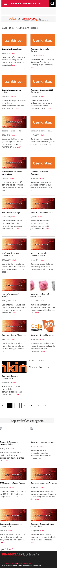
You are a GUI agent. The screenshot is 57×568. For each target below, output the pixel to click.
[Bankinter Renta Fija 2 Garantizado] (14, 203)
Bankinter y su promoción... (42, 442)
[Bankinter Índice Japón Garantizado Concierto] (14, 244)
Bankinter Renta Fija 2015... (14, 335)
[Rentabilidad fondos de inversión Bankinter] (14, 162)
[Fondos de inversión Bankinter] (42, 162)
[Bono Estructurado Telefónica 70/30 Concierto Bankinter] (42, 244)
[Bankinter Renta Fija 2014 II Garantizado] (42, 203)
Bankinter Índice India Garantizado (40, 295)
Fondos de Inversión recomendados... (9, 443)
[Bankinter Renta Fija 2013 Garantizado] (42, 326)
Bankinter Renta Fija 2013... (42, 335)
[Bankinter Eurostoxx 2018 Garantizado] (42, 80)
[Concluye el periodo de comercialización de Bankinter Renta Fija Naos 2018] (42, 121)
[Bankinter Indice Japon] (14, 39)
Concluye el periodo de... (41, 130)
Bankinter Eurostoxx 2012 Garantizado (11, 525)
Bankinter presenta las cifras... (11, 91)
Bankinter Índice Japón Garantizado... (12, 254)
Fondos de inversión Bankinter (39, 172)
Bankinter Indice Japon (12, 48)
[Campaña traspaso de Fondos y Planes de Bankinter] (14, 285)
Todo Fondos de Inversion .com (25, 3)
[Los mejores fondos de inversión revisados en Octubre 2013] (14, 121)
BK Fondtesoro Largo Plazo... (12, 483)
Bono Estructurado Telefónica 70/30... (38, 254)
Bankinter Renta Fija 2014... (42, 212)
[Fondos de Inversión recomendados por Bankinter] (6, 429)
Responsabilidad (24, 563)
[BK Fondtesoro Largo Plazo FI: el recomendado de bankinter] (13, 474)
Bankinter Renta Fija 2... (12, 212)
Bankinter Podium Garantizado (10, 377)
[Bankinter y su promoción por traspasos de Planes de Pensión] (37, 429)
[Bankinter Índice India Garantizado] (42, 285)
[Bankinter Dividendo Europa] (42, 39)
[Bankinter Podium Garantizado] (14, 366)
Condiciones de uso (9, 563)
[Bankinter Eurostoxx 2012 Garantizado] (13, 515)
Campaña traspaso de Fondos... (11, 295)
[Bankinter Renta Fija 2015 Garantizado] (14, 326)
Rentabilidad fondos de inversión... (12, 172)
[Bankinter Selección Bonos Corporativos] (43, 515)
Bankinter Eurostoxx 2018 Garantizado (41, 91)
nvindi (13, 53)
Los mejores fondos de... (12, 130)
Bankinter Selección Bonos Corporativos (42, 525)
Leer (13, 65)
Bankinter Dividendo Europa (39, 50)
